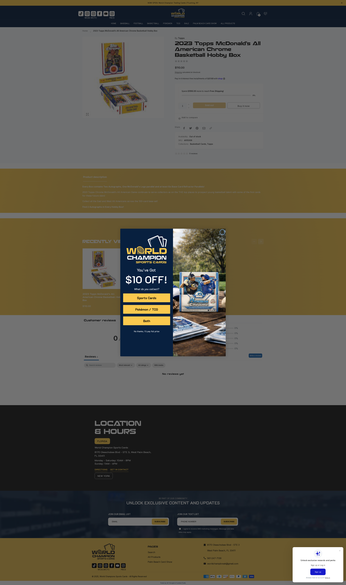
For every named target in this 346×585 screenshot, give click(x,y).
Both (146, 321)
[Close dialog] (222, 232)
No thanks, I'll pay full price (146, 331)
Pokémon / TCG (146, 309)
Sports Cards (146, 298)
